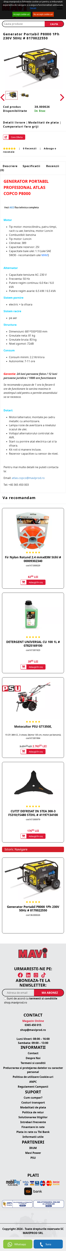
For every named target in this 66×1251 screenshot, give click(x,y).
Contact (33, 1053)
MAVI (44, 255)
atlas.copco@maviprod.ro (28, 478)
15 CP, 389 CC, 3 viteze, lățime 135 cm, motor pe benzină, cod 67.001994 (33, 736)
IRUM (33, 1148)
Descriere (10, 166)
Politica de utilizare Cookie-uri (33, 1077)
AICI (11, 207)
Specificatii (31, 166)
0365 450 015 (33, 1025)
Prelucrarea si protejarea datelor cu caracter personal (33, 1070)
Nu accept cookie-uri (43, 14)
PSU (33, 1158)
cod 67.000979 (33, 819)
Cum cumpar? (33, 1097)
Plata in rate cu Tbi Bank (33, 1132)
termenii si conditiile (43, 998)
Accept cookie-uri (21, 14)
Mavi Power (33, 1153)
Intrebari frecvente (33, 1122)
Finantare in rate (33, 1127)
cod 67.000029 (33, 565)
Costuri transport (33, 1102)
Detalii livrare (14, 122)
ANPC (33, 1082)
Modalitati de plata (43, 122)
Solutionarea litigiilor (33, 1117)
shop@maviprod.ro (33, 1030)
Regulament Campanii (33, 1086)
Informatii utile (33, 1137)
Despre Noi (33, 1058)
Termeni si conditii (33, 1063)
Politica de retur (33, 1112)
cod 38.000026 (33, 914)
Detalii (33, 8)
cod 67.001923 (33, 650)
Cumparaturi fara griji (21, 126)
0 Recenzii (30, 148)
